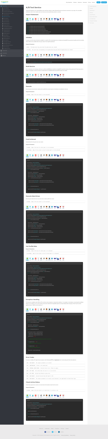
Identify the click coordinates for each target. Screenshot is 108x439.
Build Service (92, 10)
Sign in (98, 2)
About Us (41, 428)
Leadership (47, 428)
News (52, 428)
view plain (28, 79)
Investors (57, 428)
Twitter (55, 431)
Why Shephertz (69, 2)
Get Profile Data (92, 18)
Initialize (91, 8)
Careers (67, 428)
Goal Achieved (92, 14)
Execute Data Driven (93, 16)
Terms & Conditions (65, 435)
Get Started (104, 2)
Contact (93, 2)
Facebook (48, 431)
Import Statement (93, 6)
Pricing (89, 2)
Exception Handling (93, 20)
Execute (91, 12)
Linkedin (62, 431)
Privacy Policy (72, 435)
